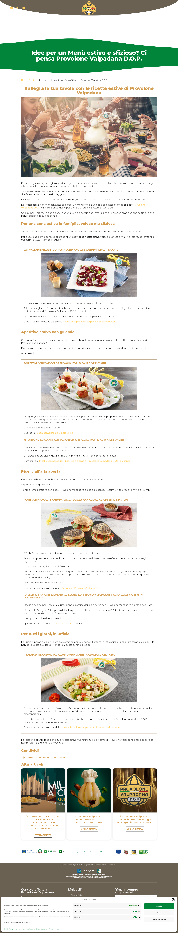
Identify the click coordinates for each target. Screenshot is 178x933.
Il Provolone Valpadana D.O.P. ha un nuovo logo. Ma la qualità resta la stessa (134, 819)
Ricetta (32, 80)
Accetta (159, 906)
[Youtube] (24, 8)
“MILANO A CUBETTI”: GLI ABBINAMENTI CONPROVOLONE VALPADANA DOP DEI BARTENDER (43, 822)
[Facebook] (12, 8)
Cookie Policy (8, 929)
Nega (159, 913)
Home (24, 80)
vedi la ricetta (43, 835)
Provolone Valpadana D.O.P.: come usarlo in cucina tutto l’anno (89, 819)
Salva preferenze (159, 919)
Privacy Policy (76, 895)
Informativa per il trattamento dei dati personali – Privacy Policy (36, 929)
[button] (173, 900)
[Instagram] (18, 8)
